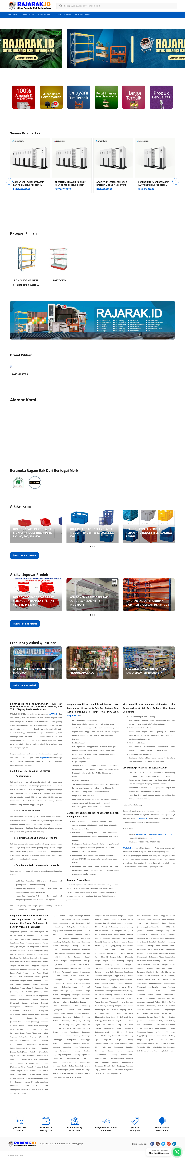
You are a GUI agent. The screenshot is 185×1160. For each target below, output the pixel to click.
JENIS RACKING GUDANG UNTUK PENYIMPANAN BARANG (147, 602)
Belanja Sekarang (33, 58)
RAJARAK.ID (73, 715)
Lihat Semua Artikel (25, 555)
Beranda (12, 14)
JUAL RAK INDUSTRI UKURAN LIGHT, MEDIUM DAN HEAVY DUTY (91, 602)
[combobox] (117, 6)
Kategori (26, 14)
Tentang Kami (63, 14)
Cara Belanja (45, 14)
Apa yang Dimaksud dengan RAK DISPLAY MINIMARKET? (146, 670)
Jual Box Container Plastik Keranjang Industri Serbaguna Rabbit (92, 532)
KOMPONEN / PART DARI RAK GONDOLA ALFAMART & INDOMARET (32, 600)
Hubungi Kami (82, 14)
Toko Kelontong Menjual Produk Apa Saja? (88, 670)
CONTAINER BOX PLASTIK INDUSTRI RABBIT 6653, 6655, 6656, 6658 (148, 532)
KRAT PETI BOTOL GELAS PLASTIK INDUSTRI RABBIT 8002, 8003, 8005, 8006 (35, 532)
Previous (9, 181)
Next (175, 181)
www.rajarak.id (142, 834)
